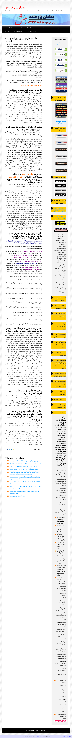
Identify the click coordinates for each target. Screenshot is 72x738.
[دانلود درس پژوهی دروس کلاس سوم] (61, 158)
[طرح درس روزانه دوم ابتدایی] (60, 185)
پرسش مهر (63, 707)
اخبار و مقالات (18, 27)
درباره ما (59, 27)
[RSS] (13, 449)
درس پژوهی (63, 696)
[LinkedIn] (11, 449)
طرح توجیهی (62, 685)
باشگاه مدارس (8, 27)
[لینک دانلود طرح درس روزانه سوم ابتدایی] (60, 190)
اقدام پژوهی (63, 711)
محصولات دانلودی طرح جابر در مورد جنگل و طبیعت (24, 466)
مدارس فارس (14, 7)
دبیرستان (51, 27)
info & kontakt (66, 736)
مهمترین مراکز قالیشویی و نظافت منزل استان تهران (24, 460)
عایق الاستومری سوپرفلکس (17, 496)
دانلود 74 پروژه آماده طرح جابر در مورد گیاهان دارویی (24, 469)
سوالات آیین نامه (18, 31)
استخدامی (28, 27)
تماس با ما (7, 31)
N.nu (38, 736)
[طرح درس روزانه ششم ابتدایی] (60, 195)
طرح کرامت (63, 704)
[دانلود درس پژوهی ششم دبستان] (61, 137)
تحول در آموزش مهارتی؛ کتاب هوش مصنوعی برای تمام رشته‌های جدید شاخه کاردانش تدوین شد (61, 556)
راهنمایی (36, 27)
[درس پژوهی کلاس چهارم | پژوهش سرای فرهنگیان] (61, 151)
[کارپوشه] (61, 118)
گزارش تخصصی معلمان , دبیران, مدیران (61, 690)
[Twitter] (9, 449)
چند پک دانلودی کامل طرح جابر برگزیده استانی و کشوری (25, 463)
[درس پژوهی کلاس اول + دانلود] (61, 172)
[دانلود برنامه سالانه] (61, 92)
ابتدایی (43, 27)
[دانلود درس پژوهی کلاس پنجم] (61, 144)
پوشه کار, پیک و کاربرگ (31, 31)
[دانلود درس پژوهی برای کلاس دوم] (61, 165)
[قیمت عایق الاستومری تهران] (60, 721)
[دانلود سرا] (61, 231)
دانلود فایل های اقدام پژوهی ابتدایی (62, 716)
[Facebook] (7, 449)
